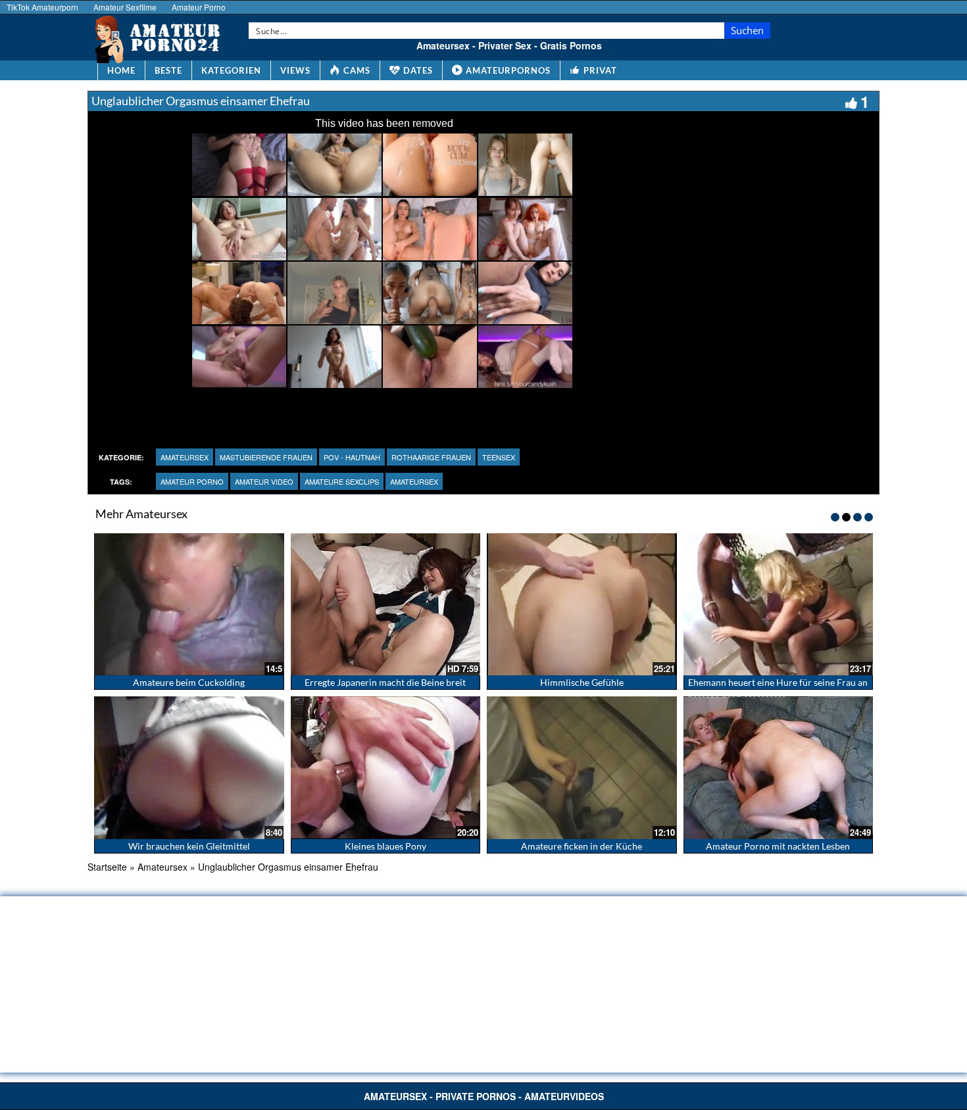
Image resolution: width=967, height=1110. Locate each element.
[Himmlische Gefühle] (582, 604)
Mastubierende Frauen (266, 457)
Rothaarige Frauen (431, 457)
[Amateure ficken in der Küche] (582, 767)
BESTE (168, 70)
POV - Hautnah (352, 457)
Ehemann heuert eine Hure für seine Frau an (778, 682)
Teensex (498, 457)
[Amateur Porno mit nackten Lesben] (778, 767)
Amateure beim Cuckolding (189, 682)
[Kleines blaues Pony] (386, 767)
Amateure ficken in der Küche (581, 846)
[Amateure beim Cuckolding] (189, 604)
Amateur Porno (199, 7)
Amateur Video (264, 481)
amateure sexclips (342, 481)
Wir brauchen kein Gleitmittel (189, 846)
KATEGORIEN (231, 70)
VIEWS (295, 70)
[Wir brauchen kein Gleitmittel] (189, 767)
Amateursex (185, 457)
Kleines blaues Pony (385, 846)
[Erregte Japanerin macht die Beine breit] (386, 604)
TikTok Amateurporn (42, 7)
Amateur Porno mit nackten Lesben (778, 846)
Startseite (107, 866)
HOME (121, 70)
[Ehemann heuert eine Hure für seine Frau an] (778, 604)
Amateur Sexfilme (125, 7)
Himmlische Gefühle (582, 682)
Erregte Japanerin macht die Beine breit (385, 682)
